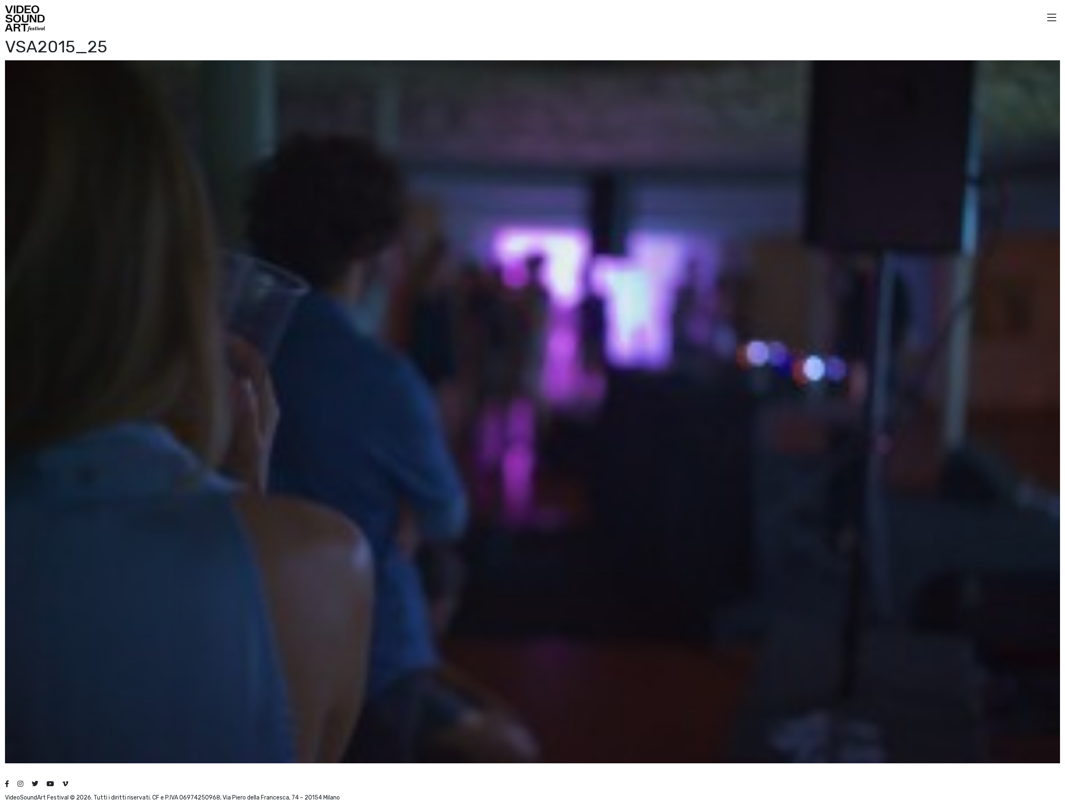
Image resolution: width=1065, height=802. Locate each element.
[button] (1051, 18)
